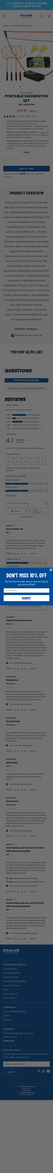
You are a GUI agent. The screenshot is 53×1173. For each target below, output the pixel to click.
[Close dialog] (51, 570)
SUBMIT (26, 598)
